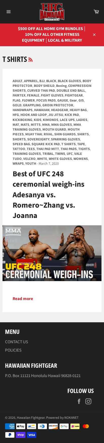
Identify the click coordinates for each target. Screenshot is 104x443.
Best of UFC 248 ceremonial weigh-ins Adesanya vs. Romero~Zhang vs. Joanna (48, 194)
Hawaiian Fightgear (31, 417)
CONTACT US (16, 342)
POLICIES (13, 350)
